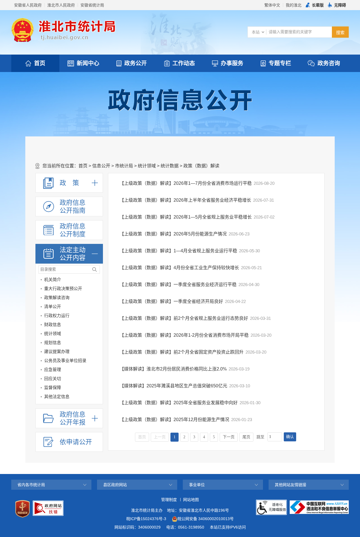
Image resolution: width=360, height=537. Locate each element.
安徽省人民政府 (28, 5)
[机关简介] (97, 280)
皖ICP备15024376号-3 (146, 518)
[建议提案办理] (97, 352)
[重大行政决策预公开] (97, 289)
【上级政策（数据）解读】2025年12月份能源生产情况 (174, 419)
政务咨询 (329, 63)
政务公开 (135, 63)
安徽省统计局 (92, 5)
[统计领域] (97, 334)
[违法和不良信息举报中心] (319, 507)
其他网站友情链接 (290, 484)
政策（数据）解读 (201, 165)
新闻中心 (88, 63)
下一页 (229, 437)
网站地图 (191, 499)
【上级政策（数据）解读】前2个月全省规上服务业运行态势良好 (184, 318)
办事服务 (232, 63)
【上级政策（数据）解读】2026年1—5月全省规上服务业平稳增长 (186, 217)
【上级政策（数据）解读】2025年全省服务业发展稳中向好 (179, 402)
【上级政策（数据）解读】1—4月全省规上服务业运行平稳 (178, 250)
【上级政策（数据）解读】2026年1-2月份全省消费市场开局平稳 (184, 335)
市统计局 (124, 165)
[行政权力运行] (97, 316)
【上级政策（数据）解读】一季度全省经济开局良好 (171, 301)
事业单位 (197, 484)
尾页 (246, 437)
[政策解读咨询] (97, 298)
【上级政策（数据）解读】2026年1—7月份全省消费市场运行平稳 (186, 183)
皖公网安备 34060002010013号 (205, 518)
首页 (39, 63)
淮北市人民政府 (61, 5)
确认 (290, 437)
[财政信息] (97, 325)
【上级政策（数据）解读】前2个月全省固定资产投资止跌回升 (182, 352)
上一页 (160, 437)
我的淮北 (294, 5)
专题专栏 (280, 63)
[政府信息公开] (180, 99)
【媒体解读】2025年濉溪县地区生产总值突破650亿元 (173, 385)
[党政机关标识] (22, 509)
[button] (315, 5)
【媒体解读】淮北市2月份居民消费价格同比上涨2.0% (173, 369)
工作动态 (183, 63)
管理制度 (169, 499)
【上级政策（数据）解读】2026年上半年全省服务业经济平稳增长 (185, 200)
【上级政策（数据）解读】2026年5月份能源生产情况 (173, 234)
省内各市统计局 (31, 484)
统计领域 (147, 165)
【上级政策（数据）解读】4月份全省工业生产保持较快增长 (179, 267)
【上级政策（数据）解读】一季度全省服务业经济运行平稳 (178, 284)
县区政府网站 (115, 484)
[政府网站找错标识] (48, 508)
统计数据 (170, 165)
